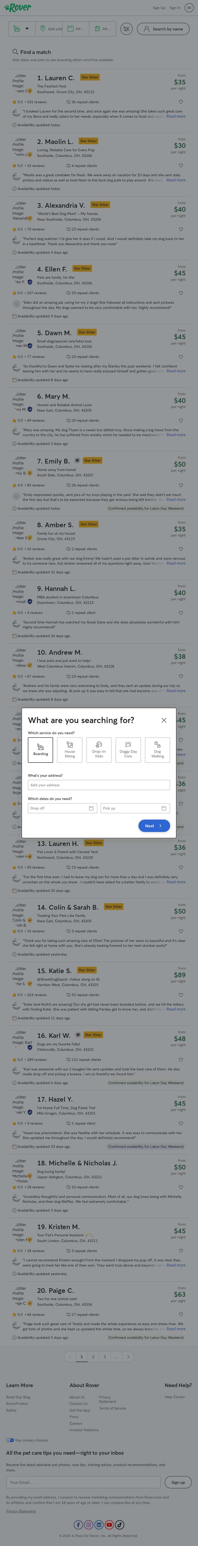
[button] (164, 720)
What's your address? (45, 775)
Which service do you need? (51, 733)
